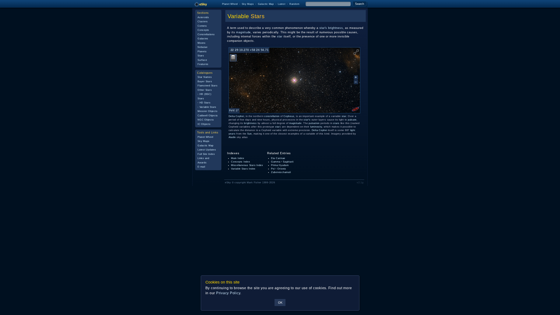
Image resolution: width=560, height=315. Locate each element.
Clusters (203, 21)
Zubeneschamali (281, 172)
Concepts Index (240, 161)
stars (336, 123)
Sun (249, 133)
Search (359, 3)
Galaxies (203, 38)
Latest (281, 4)
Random (294, 4)
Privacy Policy (228, 293)
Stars (201, 55)
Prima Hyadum (280, 165)
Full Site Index (206, 154)
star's (323, 28)
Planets (202, 51)
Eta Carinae (278, 158)
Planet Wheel (230, 4)
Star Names (205, 77)
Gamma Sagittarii (282, 161)
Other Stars (205, 90)
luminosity (316, 126)
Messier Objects (207, 111)
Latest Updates (207, 149)
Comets (202, 25)
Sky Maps (248, 4)
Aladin (232, 137)
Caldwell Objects (208, 115)
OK (280, 302)
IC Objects (204, 124)
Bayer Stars (205, 81)
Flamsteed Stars (207, 85)
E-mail (201, 166)
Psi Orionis (278, 168)
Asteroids (203, 17)
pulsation (314, 123)
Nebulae (202, 47)
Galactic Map (266, 4)
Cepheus (289, 116)
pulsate (352, 119)
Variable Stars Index (243, 168)
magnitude (243, 32)
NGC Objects (206, 119)
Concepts (203, 30)
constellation (272, 116)
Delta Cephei (236, 116)
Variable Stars (208, 107)
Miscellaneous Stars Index (247, 165)
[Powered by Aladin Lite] (355, 109)
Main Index (237, 158)
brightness (335, 28)
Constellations (206, 34)
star (279, 36)
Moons (202, 43)
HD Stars (205, 102)
